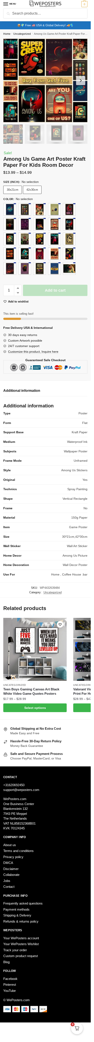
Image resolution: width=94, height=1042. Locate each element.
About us (9, 845)
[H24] (54, 268)
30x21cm (12, 189)
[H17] (24, 253)
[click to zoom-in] (45, 80)
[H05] (69, 209)
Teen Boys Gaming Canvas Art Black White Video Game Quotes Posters (31, 691)
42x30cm (32, 189)
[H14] (54, 238)
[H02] (24, 209)
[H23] (39, 268)
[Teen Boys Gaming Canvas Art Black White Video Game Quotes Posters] (35, 649)
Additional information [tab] (21, 390)
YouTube (9, 990)
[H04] (54, 209)
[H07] (24, 224)
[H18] (39, 253)
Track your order (15, 950)
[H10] (69, 224)
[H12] (24, 238)
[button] (17, 288)
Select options (35, 708)
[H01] (9, 209)
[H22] (24, 268)
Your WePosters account (21, 938)
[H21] (9, 268)
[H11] (9, 238)
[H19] (54, 253)
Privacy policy (13, 857)
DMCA (8, 863)
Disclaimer (11, 869)
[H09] (54, 224)
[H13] (39, 238)
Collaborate (11, 875)
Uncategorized (22, 33)
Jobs (6, 881)
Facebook (10, 979)
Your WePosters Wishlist (21, 944)
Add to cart (55, 290)
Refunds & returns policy (20, 921)
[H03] (39, 209)
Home (6, 33)
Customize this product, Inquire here (33, 351)
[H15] (69, 238)
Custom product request (20, 956)
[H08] (39, 224)
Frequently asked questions (23, 903)
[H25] (69, 268)
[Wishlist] (60, 624)
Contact (8, 886)
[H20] (69, 253)
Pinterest (9, 984)
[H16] (9, 253)
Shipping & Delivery (17, 915)
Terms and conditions (18, 851)
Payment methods (16, 909)
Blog (6, 962)
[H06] (9, 224)
